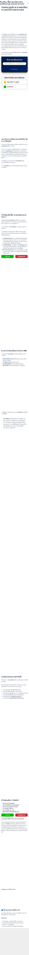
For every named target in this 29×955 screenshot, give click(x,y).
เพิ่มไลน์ (7, 256)
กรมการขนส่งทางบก (16, 241)
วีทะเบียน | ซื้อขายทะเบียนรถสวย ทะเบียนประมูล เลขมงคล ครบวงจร (12, 3)
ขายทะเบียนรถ (9, 151)
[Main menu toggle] (27, 3)
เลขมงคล (9, 360)
